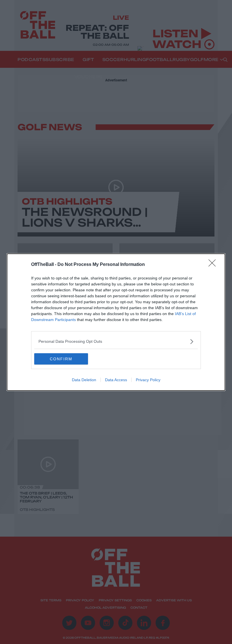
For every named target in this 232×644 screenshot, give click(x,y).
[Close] (214, 264)
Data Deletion (84, 380)
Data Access (116, 380)
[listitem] (116, 341)
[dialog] (116, 322)
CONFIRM (61, 359)
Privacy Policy (148, 380)
